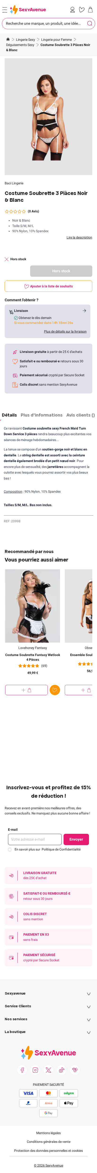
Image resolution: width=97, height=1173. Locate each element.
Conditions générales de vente (48, 1142)
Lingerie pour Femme (57, 39)
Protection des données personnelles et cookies (48, 1150)
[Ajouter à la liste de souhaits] (55, 690)
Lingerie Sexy (26, 39)
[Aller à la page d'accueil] (8, 39)
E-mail (13, 829)
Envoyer (76, 839)
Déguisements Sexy (20, 45)
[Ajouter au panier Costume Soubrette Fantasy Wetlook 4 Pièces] (26, 690)
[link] (73, 9)
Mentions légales (48, 1133)
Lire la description (79, 237)
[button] (48, 116)
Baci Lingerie (14, 183)
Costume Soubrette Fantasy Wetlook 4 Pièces (32, 657)
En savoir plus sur (48, 849)
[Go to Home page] (28, 9)
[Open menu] (5, 10)
